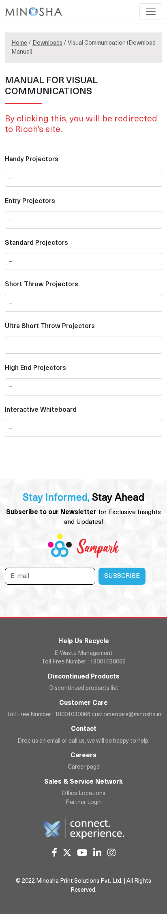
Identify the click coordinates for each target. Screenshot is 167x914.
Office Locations (83, 794)
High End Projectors (35, 368)
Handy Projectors (31, 159)
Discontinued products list (83, 688)
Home (19, 43)
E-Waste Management (83, 653)
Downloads (47, 43)
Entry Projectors (30, 201)
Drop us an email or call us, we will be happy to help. (83, 741)
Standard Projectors (36, 243)
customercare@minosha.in (126, 715)
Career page (84, 767)
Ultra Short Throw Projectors (50, 326)
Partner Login (84, 802)
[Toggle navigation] (150, 11)
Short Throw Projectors (41, 284)
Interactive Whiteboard (41, 410)
